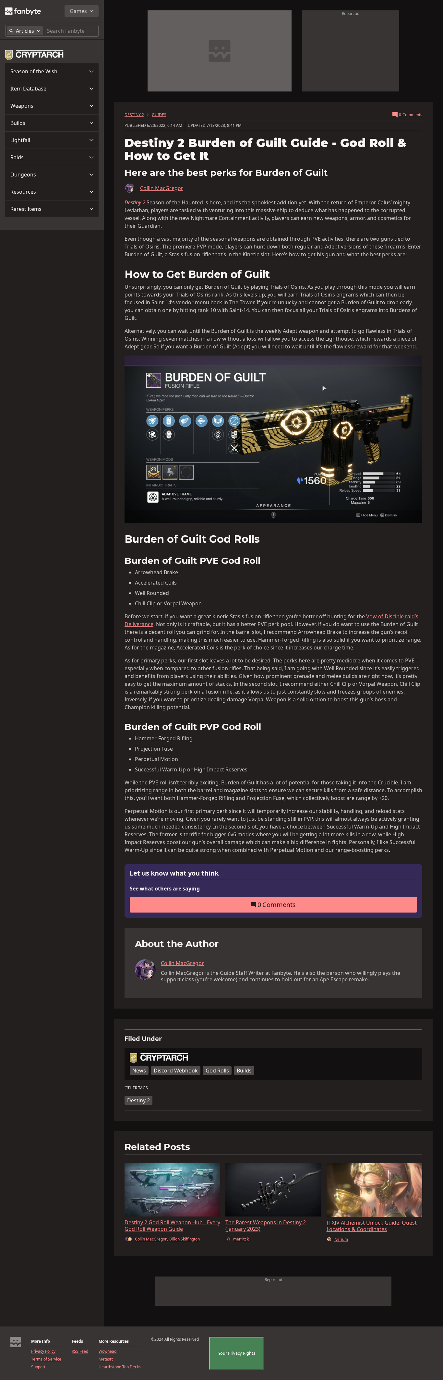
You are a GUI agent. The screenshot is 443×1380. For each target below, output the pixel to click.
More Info (40, 1341)
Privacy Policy (43, 1351)
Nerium (341, 1239)
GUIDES (159, 114)
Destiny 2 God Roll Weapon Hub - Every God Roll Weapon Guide (172, 1225)
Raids (17, 157)
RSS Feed (80, 1351)
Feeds (77, 1341)
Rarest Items (26, 209)
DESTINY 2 (134, 114)
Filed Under (143, 1039)
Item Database (28, 88)
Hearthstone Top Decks (120, 1367)
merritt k (241, 1239)
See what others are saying (165, 888)
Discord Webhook (176, 1070)
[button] (52, 71)
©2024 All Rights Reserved (175, 1339)
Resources (23, 191)
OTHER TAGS (136, 1088)
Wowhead (107, 1351)
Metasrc (106, 1359)
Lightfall (20, 140)
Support (38, 1367)
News (139, 1070)
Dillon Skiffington (184, 1239)
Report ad (350, 13)
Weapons (21, 106)
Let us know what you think (174, 873)
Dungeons (23, 174)
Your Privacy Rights (236, 1353)
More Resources (114, 1341)
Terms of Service (46, 1359)
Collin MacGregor (161, 188)
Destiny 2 (138, 1100)
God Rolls (217, 1070)
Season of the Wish (33, 71)
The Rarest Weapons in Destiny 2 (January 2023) (265, 1225)
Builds (17, 123)
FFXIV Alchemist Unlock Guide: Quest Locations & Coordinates (372, 1225)
